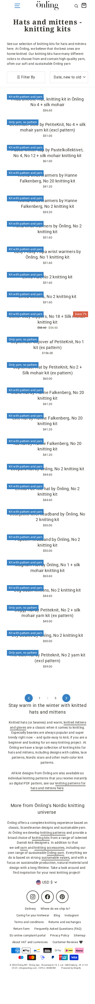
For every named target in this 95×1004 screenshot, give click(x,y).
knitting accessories (49, 848)
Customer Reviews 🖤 (68, 942)
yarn (23, 848)
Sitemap (79, 935)
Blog (57, 915)
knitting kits (41, 838)
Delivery (30, 908)
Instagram (72, 915)
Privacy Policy (59, 935)
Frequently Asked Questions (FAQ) (58, 928)
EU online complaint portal (27, 935)
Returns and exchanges (64, 922)
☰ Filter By (26, 77)
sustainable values (56, 858)
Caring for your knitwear (32, 915)
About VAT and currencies (30, 942)
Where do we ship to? (55, 908)
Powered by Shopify (71, 968)
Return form (21, 928)
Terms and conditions (29, 922)
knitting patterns (52, 833)
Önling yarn (55, 853)
